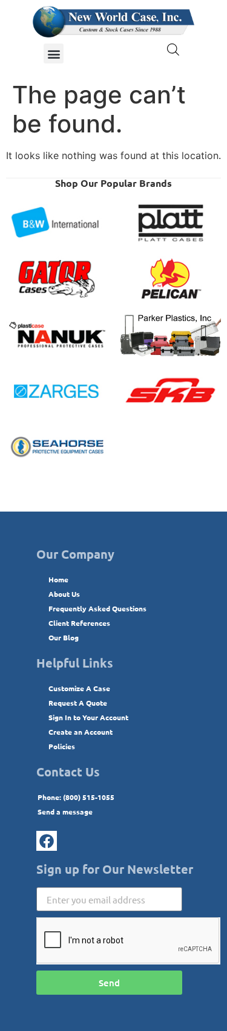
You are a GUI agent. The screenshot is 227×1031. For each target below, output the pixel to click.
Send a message (65, 811)
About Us (64, 594)
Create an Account (80, 732)
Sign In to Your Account (88, 717)
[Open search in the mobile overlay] (173, 49)
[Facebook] (46, 841)
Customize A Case (79, 688)
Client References (79, 623)
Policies (61, 746)
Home (58, 579)
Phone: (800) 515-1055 (76, 797)
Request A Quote (77, 702)
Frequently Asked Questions (97, 608)
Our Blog (63, 637)
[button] (54, 53)
